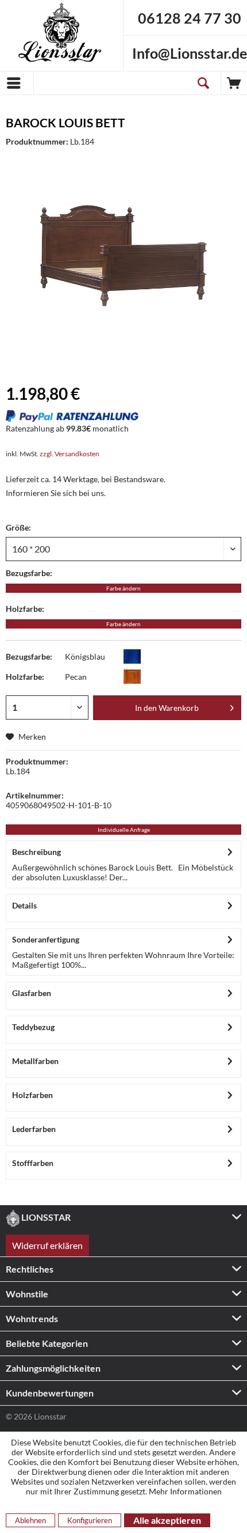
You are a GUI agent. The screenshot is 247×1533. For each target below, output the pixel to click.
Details (24, 905)
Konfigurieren (89, 1520)
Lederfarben (34, 1129)
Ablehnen (30, 1520)
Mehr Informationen (185, 1491)
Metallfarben (35, 1061)
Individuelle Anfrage (124, 829)
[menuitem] (16, 82)
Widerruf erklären (47, 1245)
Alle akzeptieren (167, 1520)
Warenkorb (234, 82)
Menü (16, 82)
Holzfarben (32, 1095)
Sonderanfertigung (45, 939)
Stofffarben (32, 1163)
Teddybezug (33, 1027)
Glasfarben (31, 993)
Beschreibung (36, 852)
